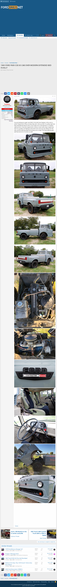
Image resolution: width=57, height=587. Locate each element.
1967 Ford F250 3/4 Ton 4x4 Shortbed (16, 558)
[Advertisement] (28, 22)
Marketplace (5, 1)
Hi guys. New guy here (12, 554)
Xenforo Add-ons (40, 584)
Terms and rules (36, 581)
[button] (15, 35)
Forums (13, 1)
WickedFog (7, 555)
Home (3, 35)
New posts (4, 37)
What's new (30, 35)
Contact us (29, 581)
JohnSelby (51, 554)
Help (49, 581)
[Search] (54, 35)
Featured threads (12, 38)
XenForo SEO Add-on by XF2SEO (28, 585)
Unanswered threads (23, 37)
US (12, 116)
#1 (54, 96)
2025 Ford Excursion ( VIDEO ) (14, 569)
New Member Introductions (22, 555)
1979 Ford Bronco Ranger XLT (14, 549)
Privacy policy (44, 581)
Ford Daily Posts (18, 550)
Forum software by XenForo (22, 584)
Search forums (34, 37)
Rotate (16, 526)
